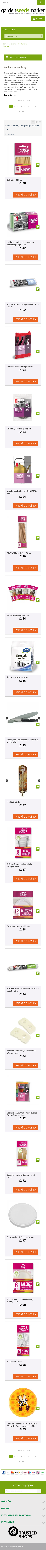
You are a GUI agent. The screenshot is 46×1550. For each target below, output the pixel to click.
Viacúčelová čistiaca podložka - (20, 366)
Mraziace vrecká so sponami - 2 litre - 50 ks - (23, 305)
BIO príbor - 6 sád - (15, 1361)
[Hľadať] (41, 36)
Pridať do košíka (25, 194)
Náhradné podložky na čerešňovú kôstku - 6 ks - (21, 1051)
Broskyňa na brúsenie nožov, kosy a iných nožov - (22, 740)
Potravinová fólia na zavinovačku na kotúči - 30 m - (23, 989)
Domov (5, 44)
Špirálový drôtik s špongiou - (19, 428)
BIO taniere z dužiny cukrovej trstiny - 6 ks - (20, 1300)
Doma (13, 44)
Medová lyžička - (14, 802)
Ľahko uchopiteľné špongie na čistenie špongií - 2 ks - (20, 243)
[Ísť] (39, 1491)
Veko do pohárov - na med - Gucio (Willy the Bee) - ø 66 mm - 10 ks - (22, 1424)
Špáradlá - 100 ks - (15, 180)
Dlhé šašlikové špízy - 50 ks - (19, 553)
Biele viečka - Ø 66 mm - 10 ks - (20, 1237)
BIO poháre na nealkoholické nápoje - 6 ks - (19, 865)
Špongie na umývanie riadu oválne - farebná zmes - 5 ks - (22, 1114)
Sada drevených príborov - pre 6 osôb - (21, 1176)
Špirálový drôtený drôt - (17, 677)
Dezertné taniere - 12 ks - (18, 926)
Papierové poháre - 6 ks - (18, 615)
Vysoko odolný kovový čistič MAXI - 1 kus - (22, 492)
